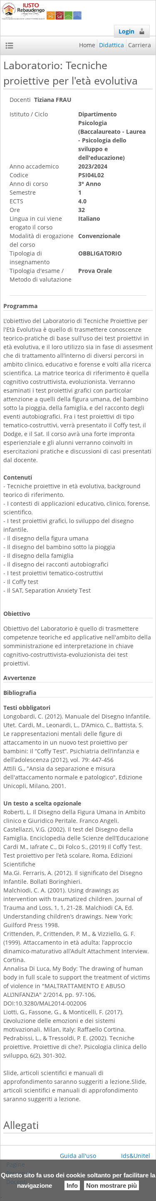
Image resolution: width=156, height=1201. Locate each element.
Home (87, 45)
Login (126, 31)
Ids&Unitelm (138, 1156)
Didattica (111, 45)
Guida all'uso (78, 1156)
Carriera (139, 45)
